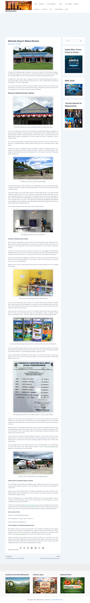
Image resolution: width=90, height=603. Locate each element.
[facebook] (20, 548)
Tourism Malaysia (51, 4)
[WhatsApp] (39, 548)
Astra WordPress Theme (57, 599)
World (60, 4)
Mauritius (76, 4)
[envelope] (31, 548)
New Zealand (68, 4)
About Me (44, 9)
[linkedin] (28, 548)
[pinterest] (35, 548)
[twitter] (24, 548)
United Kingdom (59, 9)
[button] (44, 4)
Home (35, 4)
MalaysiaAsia (10, 11)
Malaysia (41, 4)
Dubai (66, 9)
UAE (50, 9)
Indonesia (36, 9)
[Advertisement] (45, 23)
